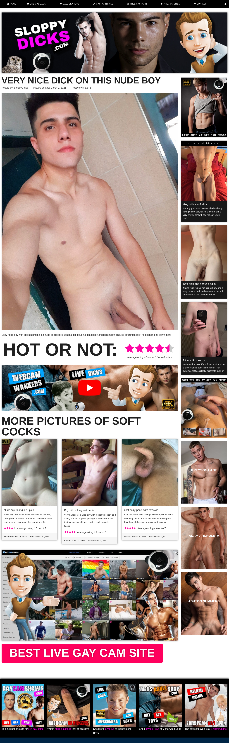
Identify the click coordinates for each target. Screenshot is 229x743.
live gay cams (35, 729)
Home (13, 4)
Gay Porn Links (104, 4)
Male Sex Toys (71, 4)
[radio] (129, 348)
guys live (109, 729)
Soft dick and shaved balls (199, 283)
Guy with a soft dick (195, 204)
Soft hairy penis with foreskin (141, 510)
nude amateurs (63, 729)
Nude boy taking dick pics (19, 510)
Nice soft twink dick (195, 360)
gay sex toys (152, 729)
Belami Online (219, 729)
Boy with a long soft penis (79, 510)
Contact (201, 4)
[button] (225, 4)
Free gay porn (138, 4)
